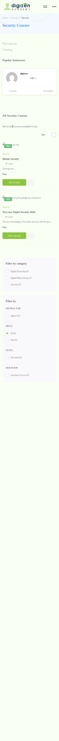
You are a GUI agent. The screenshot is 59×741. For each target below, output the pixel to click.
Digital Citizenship (19, 271)
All (13, 333)
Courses (14, 17)
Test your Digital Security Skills (18, 212)
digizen (15, 315)
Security (16, 284)
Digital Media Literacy (21, 277)
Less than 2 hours (20, 375)
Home (5, 17)
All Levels (16, 357)
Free (14, 339)
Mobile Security (10, 159)
